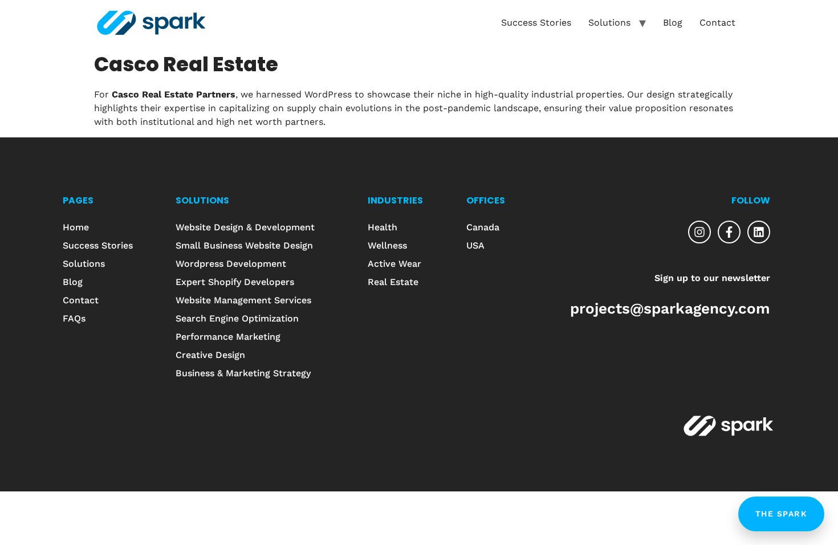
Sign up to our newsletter (712, 277)
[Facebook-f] (729, 232)
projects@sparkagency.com (670, 308)
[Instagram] (699, 232)
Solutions (609, 22)
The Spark (781, 513)
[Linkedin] (758, 232)
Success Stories (536, 22)
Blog (672, 22)
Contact (717, 22)
